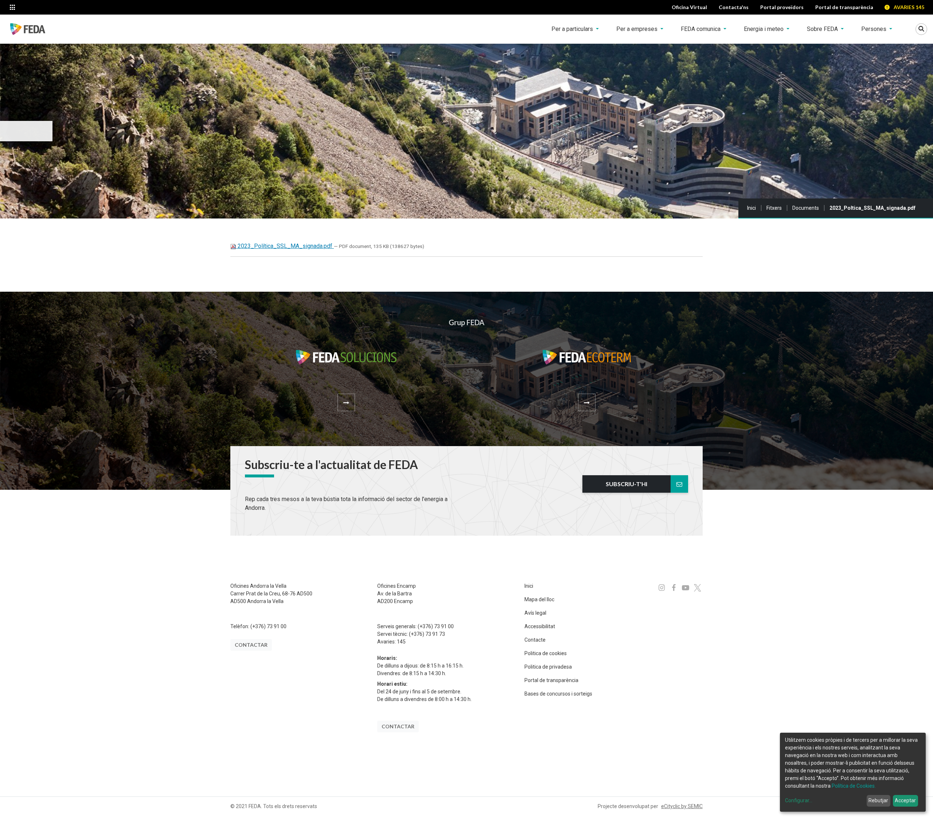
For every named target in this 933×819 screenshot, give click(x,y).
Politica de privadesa (548, 667)
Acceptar (905, 800)
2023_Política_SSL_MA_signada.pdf (285, 246)
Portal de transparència (551, 680)
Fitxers (774, 208)
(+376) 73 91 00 (268, 626)
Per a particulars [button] (572, 28)
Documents (805, 208)
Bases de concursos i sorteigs (558, 694)
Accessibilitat (539, 626)
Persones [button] (874, 28)
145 (401, 642)
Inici (751, 208)
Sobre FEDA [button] (823, 28)
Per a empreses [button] (637, 28)
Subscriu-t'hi (626, 483)
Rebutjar (878, 800)
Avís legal (535, 613)
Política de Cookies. (854, 786)
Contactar (251, 645)
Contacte (535, 640)
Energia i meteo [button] (764, 28)
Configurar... (798, 800)
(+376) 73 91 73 (427, 634)
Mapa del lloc (539, 599)
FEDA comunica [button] (701, 28)
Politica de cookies (545, 653)
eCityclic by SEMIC (682, 806)
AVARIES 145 (909, 7)
